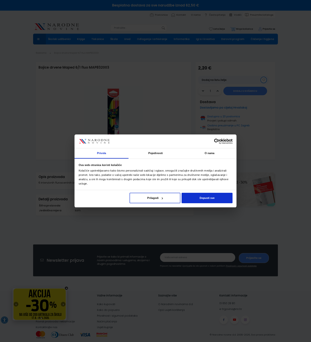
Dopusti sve (207, 197)
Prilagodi (153, 197)
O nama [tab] (210, 153)
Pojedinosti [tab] (155, 153)
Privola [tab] (101, 153)
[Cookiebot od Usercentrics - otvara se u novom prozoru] (217, 141)
